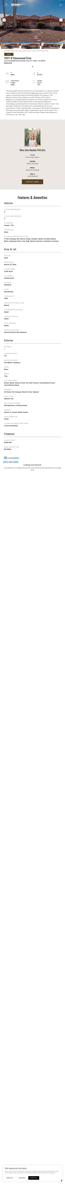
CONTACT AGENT (32, 182)
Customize (21, 1178)
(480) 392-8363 (32, 163)
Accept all (33, 1178)
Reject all (10, 1178)
